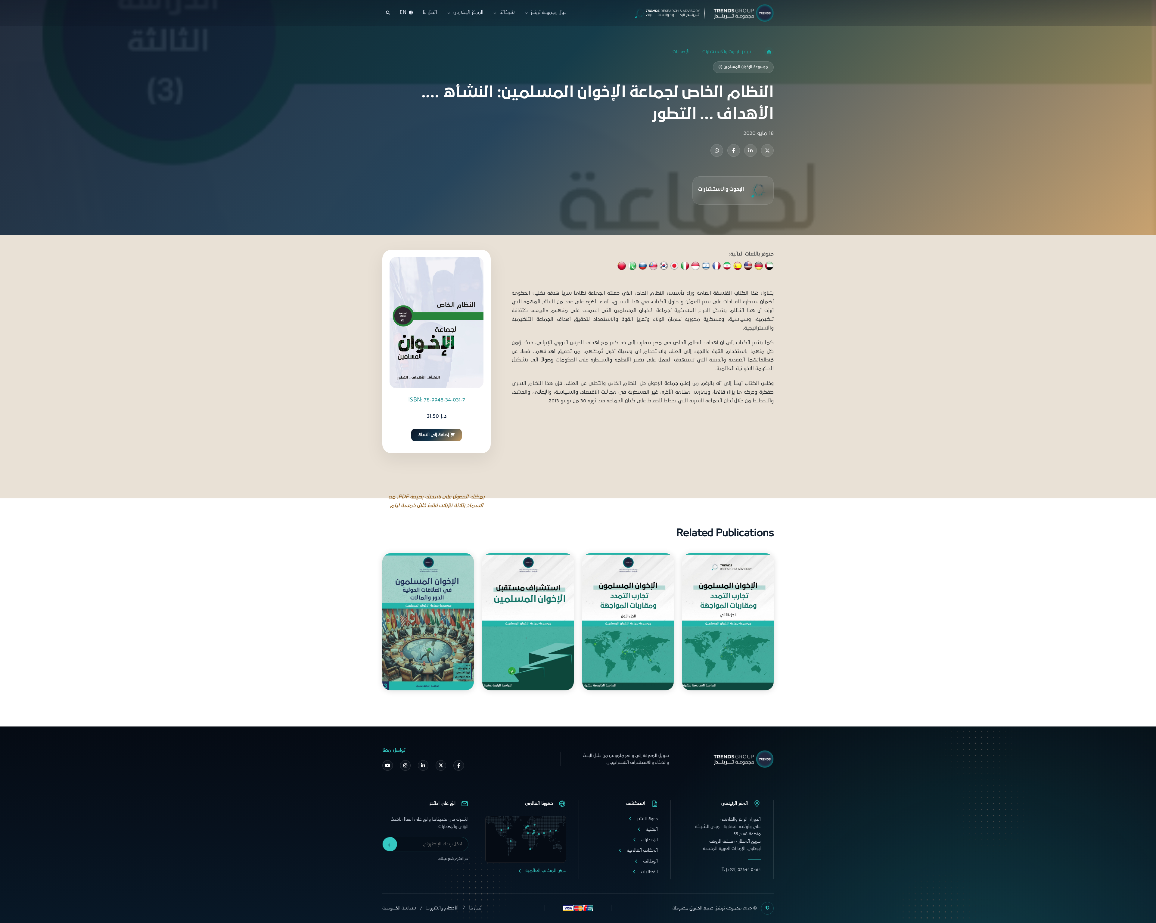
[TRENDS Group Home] (699, 13)
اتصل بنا (430, 12)
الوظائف (650, 861)
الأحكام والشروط (442, 908)
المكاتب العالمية (642, 850)
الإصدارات (681, 52)
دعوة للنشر (647, 819)
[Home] (769, 52)
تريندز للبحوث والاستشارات (726, 52)
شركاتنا (506, 12)
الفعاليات (649, 872)
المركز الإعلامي (468, 12)
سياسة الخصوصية (399, 908)
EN (403, 12)
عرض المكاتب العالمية (545, 870)
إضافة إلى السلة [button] (433, 435)
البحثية (652, 829)
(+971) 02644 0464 (741, 870)
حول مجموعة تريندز (549, 12)
